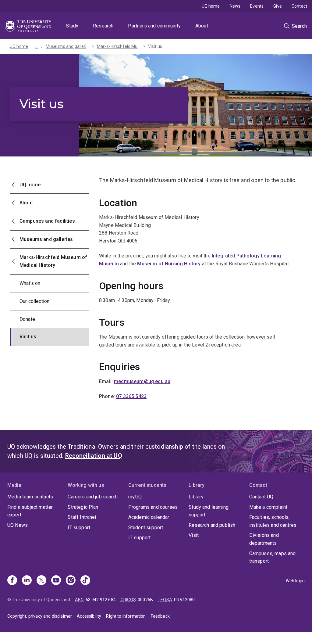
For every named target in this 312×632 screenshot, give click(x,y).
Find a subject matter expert (30, 511)
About (201, 26)
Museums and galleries (68, 46)
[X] (41, 580)
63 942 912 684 (101, 599)
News (235, 6)
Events (257, 6)
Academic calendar (148, 517)
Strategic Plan (83, 507)
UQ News (17, 525)
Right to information (126, 616)
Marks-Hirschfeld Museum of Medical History (119, 46)
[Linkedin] (27, 580)
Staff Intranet (82, 517)
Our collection (34, 301)
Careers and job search (93, 497)
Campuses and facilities (47, 221)
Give (277, 6)
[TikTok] (85, 580)
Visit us (155, 46)
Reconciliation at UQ (93, 455)
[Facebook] (12, 580)
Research (103, 26)
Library (196, 497)
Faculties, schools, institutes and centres (273, 521)
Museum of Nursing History (168, 264)
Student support (145, 527)
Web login (295, 580)
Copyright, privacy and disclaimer (39, 616)
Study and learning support (209, 511)
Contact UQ (261, 497)
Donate (27, 319)
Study (72, 26)
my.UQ (135, 497)
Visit (194, 535)
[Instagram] (71, 580)
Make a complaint (268, 507)
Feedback (160, 616)
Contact (299, 6)
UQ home (211, 6)
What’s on (30, 283)
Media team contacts (30, 497)
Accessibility (89, 616)
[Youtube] (56, 580)
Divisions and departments (264, 539)
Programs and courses (153, 507)
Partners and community (154, 26)
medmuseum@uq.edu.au (142, 381)
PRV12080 (184, 599)
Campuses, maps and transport (272, 557)
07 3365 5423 (131, 396)
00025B (145, 599)
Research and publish (212, 525)
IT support (79, 527)
